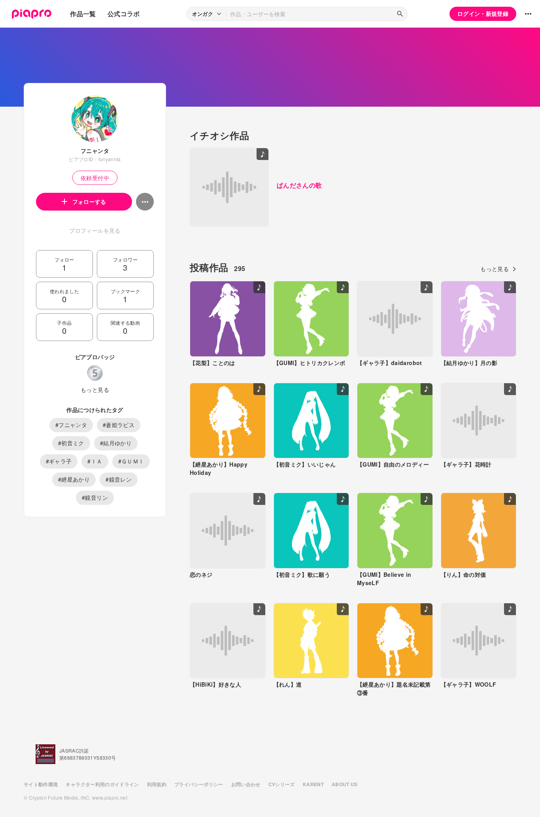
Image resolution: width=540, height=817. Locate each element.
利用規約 (156, 784)
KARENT (313, 784)
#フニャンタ (71, 425)
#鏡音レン (119, 479)
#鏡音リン (95, 497)
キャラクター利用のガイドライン (102, 784)
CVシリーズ (281, 784)
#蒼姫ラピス (118, 425)
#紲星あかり (74, 479)
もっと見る (95, 389)
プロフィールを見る (94, 230)
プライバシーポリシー (198, 784)
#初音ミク (71, 443)
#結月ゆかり (116, 443)
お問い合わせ (246, 784)
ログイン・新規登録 (482, 13)
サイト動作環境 (41, 784)
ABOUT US (345, 784)
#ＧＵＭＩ (131, 461)
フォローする (89, 201)
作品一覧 (83, 13)
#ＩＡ (94, 461)
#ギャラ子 (59, 461)
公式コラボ (124, 13)
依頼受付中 (95, 178)
